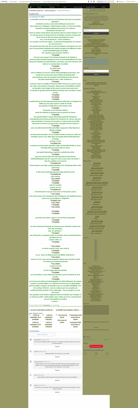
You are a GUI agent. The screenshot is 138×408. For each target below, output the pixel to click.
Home (30, 6)
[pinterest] (94, 1)
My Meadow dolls (95, 297)
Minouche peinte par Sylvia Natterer (96, 140)
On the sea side (96, 49)
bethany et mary (96, 96)
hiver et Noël (95, 288)
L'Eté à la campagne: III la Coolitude (96, 39)
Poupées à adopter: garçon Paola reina (96, 82)
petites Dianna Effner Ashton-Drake (96, 151)
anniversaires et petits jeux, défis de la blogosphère (96, 93)
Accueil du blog (96, 22)
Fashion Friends (95, 269)
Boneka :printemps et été (96, 101)
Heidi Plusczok (96, 110)
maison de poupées (95, 295)
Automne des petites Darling (95, 275)
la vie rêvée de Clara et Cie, (36, 10)
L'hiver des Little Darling (96, 127)
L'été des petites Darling (96, 125)
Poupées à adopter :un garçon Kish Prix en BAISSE (96, 84)
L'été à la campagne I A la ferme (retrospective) (96, 45)
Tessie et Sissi (95, 292)
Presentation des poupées (95, 281)
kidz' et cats (96, 113)
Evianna (96, 105)
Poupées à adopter (96, 156)
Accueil (39, 7)
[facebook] (89, 1)
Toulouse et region (95, 300)
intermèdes (96, 112)
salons (95, 276)
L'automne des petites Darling (96, 116)
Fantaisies (96, 108)
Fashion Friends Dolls (96, 109)
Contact (103, 7)
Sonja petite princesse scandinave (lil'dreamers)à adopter (96, 47)
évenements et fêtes (96, 104)
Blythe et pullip (96, 98)
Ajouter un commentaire (42, 334)
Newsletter (52, 7)
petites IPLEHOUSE (96, 152)
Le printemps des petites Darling (96, 117)
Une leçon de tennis (96, 42)
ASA (96, 94)
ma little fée (96, 135)
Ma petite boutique (90, 7)
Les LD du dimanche (96, 120)
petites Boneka (96, 148)
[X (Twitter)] (91, 1)
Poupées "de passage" (96, 157)
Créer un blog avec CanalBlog (96, 24)
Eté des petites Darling (95, 267)
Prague (95, 285)
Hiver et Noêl (95, 283)
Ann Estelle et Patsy (96, 91)
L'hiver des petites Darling (96, 128)
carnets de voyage (77, 7)
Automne (95, 289)
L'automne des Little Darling (96, 115)
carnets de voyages (95, 279)
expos (64, 7)
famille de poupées (95, 280)
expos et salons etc (50, 10)
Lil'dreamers (95, 284)
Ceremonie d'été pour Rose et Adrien (96, 43)
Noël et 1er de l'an (95, 272)
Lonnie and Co (96, 132)
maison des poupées (96, 133)
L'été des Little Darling (96, 124)
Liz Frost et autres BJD (96, 129)
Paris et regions (95, 299)
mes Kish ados (96, 137)
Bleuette (96, 97)
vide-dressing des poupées (95, 294)
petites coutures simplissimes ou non (96, 149)
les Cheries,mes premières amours (96, 119)
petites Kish (96, 153)
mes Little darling (96, 139)
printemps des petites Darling (95, 271)
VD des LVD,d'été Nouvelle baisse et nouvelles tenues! (96, 53)
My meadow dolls (96, 143)
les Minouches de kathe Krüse (96, 121)
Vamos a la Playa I (96, 51)
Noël (96, 144)
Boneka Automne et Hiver (96, 100)
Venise (95, 277)
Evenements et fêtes (95, 296)
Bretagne (95, 287)
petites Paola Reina (96, 155)
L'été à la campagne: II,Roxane (96, 40)
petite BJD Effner (96, 147)
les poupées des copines (96, 123)
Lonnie (96, 131)
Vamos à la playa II (96, 50)
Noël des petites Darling (96, 145)
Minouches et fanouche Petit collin (96, 141)
